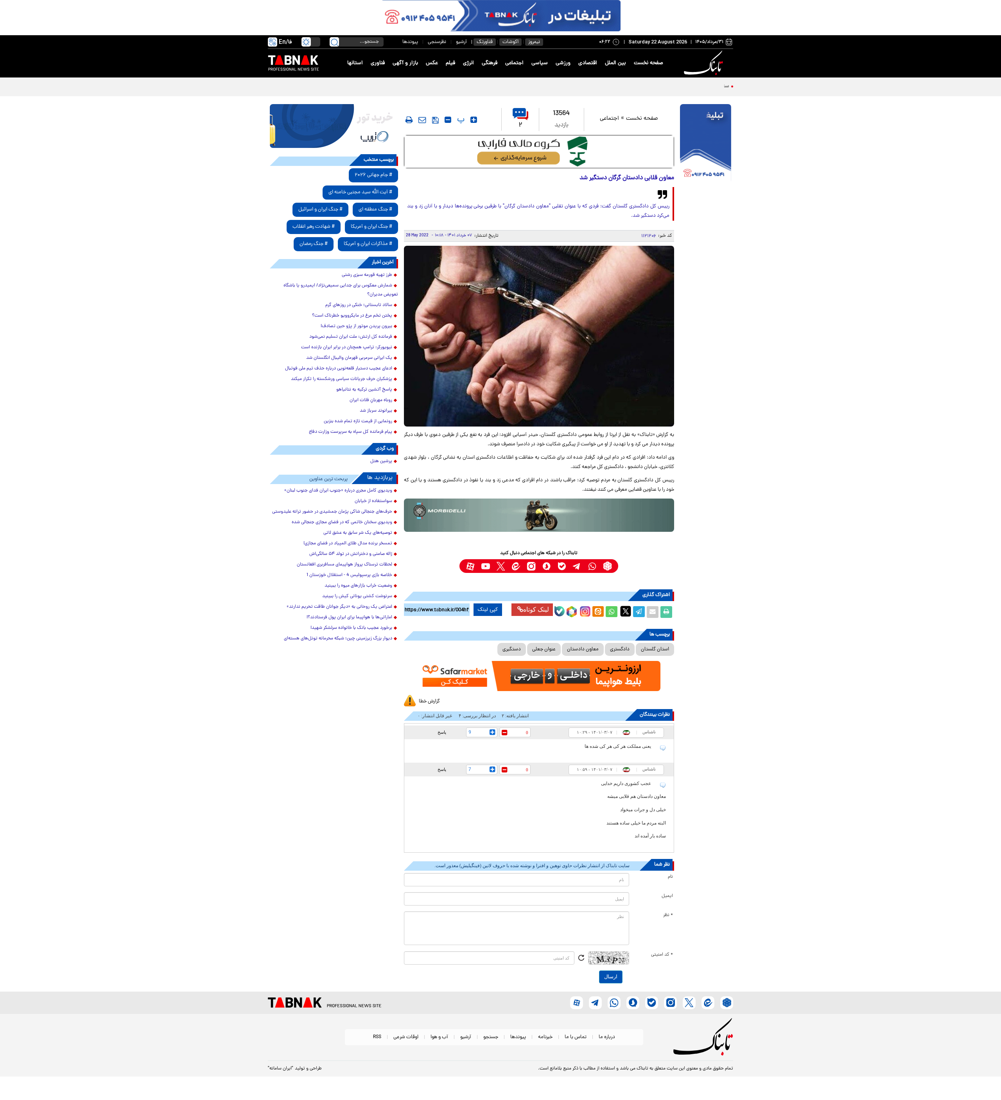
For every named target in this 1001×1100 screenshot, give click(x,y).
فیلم (450, 63)
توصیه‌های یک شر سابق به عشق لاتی (357, 532)
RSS (377, 1037)
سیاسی (539, 63)
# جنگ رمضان (314, 244)
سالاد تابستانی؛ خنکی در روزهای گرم (358, 305)
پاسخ (442, 732)
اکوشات (510, 42)
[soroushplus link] (546, 566)
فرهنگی (489, 63)
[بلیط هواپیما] (334, 126)
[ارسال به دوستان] (652, 612)
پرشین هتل (381, 461)
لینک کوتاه (536, 609)
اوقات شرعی (405, 1037)
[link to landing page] (704, 63)
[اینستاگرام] (584, 610)
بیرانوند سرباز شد (376, 410)
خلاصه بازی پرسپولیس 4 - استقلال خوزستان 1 (349, 575)
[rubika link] (607, 566)
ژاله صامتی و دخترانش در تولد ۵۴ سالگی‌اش (350, 554)
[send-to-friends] (422, 120)
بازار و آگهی (405, 63)
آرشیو (461, 42)
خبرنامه (545, 1037)
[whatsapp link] (592, 566)
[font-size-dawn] (448, 120)
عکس (432, 63)
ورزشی (563, 63)
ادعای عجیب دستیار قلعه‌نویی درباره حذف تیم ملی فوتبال (338, 368)
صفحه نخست (648, 63)
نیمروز (534, 42)
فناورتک (485, 42)
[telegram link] (577, 566)
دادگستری (620, 649)
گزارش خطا (429, 701)
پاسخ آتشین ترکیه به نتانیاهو (364, 389)
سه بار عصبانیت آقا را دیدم (700, 86)
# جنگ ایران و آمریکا (371, 226)
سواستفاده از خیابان (373, 501)
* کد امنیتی (662, 954)
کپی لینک (488, 609)
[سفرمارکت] (538, 676)
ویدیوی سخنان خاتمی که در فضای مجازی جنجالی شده (342, 522)
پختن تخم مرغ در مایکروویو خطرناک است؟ (352, 315)
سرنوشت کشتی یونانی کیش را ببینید (357, 596)
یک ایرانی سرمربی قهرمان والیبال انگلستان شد (349, 358)
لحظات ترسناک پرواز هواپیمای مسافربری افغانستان (344, 564)
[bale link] (562, 566)
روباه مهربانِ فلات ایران (371, 400)
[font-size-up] (473, 120)
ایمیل (667, 896)
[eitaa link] (516, 566)
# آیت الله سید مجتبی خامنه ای (360, 192)
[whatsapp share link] (611, 612)
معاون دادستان (583, 649)
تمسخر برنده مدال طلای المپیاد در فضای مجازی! (347, 543)
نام (670, 876)
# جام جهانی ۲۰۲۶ (373, 175)
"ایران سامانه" (280, 1068)
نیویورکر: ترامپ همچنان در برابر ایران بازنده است (346, 347)
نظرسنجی (437, 42)
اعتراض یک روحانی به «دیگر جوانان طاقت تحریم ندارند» (339, 606)
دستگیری (511, 649)
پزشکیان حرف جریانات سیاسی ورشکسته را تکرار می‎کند (341, 379)
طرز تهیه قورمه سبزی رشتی (367, 275)
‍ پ (460, 119)
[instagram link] (531, 566)
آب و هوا (439, 1037)
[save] (435, 120)
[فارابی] (539, 151)
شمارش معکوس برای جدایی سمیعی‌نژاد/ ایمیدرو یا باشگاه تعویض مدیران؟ (340, 290)
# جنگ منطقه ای (375, 209)
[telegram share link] (639, 612)
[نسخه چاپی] (666, 612)
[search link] (334, 42)
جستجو (490, 1037)
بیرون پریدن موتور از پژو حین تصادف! (356, 326)
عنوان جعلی (544, 649)
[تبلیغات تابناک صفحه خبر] (705, 143)
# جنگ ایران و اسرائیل (320, 209)
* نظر (668, 915)
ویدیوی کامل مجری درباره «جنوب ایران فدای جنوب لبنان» (338, 490)
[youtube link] (485, 566)
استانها (355, 63)
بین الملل (615, 63)
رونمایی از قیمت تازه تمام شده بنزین (358, 421)
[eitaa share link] (598, 612)
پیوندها (410, 42)
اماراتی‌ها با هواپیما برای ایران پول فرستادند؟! (349, 617)
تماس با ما (576, 1037)
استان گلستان (655, 649)
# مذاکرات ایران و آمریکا (368, 244)
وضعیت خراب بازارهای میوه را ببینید (358, 585)
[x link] (501, 566)
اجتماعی (514, 63)
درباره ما (607, 1037)
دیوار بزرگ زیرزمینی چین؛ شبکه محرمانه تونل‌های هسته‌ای (338, 638)
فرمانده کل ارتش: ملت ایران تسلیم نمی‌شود (350, 336)
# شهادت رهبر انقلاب (313, 226)
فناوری (378, 63)
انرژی (468, 63)
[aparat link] (470, 566)
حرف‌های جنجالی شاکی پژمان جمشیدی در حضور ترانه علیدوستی (332, 511)
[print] (409, 120)
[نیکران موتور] (539, 515)
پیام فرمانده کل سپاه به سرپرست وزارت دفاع (350, 432)
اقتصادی (587, 63)
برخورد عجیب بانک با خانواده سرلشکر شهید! (351, 628)
